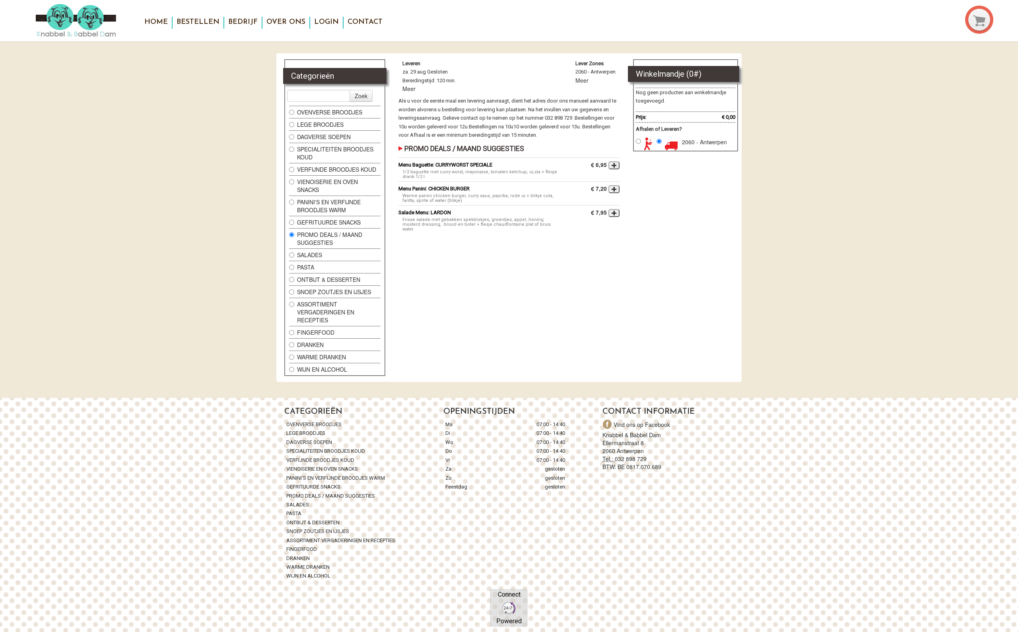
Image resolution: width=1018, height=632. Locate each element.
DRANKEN (310, 345)
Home (156, 22)
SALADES (309, 255)
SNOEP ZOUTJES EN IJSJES (334, 292)
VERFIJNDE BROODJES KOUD (336, 169)
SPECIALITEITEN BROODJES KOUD (335, 153)
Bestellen (198, 22)
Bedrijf (243, 22)
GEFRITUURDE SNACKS (329, 222)
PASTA (305, 267)
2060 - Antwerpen (704, 142)
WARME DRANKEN (322, 357)
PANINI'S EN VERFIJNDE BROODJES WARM (329, 206)
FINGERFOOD (315, 332)
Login (326, 22)
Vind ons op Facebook (642, 424)
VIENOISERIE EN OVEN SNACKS (327, 186)
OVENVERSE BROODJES (329, 112)
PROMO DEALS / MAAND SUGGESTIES (329, 238)
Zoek (361, 96)
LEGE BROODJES (321, 124)
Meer (409, 89)
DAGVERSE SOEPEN (324, 137)
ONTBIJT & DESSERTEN (328, 279)
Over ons (285, 22)
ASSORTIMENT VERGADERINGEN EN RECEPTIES (325, 312)
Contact (365, 22)
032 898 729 (631, 459)
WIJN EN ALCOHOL (322, 369)
